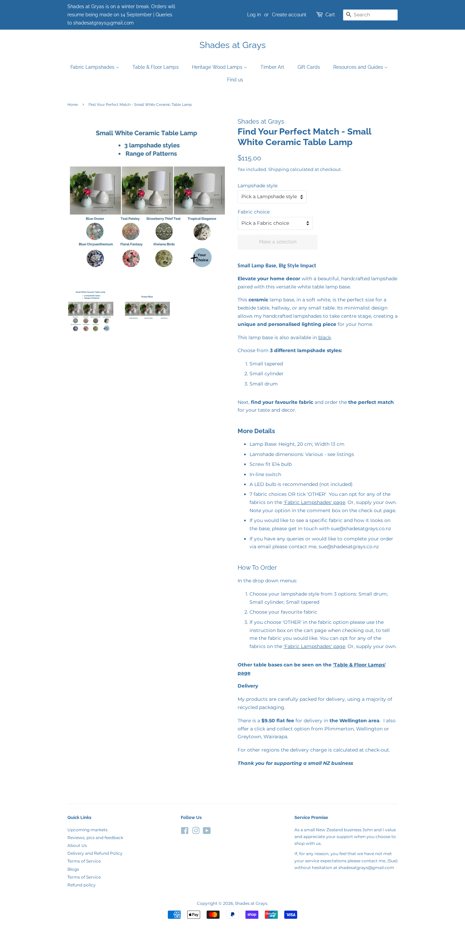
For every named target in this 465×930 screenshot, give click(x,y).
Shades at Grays (232, 45)
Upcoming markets (87, 829)
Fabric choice (254, 212)
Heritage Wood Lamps (218, 67)
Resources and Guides (358, 67)
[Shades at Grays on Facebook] (185, 832)
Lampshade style (257, 186)
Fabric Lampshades (93, 67)
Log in (254, 14)
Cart (330, 14)
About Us (77, 845)
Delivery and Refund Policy (95, 853)
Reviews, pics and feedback (95, 837)
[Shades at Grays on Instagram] (195, 832)
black (324, 337)
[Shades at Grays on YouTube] (207, 832)
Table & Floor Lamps (155, 67)
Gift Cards (309, 67)
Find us (235, 79)
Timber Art (272, 67)
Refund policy (81, 884)
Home (72, 105)
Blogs (73, 869)
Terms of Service (84, 861)
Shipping (278, 169)
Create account (289, 14)
